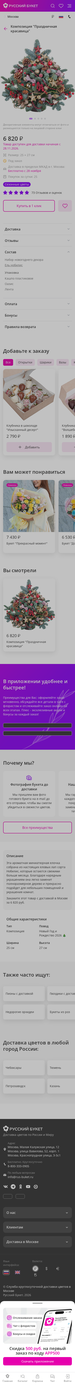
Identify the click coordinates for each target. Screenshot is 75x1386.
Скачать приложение (37, 1361)
